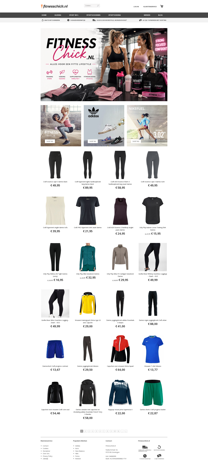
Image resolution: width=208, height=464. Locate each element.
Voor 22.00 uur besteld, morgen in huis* (112, 20)
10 (114, 431)
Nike (76, 453)
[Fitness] (61, 126)
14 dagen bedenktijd (77, 20)
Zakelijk (45, 459)
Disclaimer (46, 451)
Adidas (77, 446)
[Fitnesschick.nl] (55, 5)
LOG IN (136, 7)
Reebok (78, 459)
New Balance (80, 451)
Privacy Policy (47, 456)
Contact (46, 446)
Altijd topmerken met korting (154, 20)
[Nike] (147, 126)
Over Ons (46, 453)
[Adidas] (104, 126)
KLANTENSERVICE (150, 7)
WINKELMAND (165, 7)
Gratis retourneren (52, 20)
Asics (77, 448)
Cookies (45, 448)
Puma (77, 456)
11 (118, 431)
